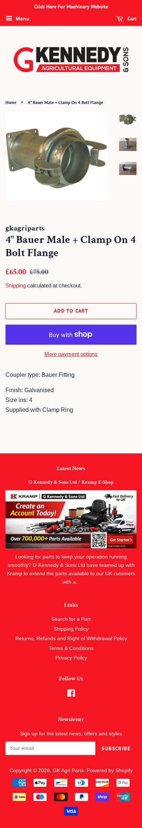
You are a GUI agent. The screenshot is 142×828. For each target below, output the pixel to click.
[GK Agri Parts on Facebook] (71, 694)
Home (10, 102)
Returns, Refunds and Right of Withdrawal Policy (71, 638)
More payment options (71, 354)
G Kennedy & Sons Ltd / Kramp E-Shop (71, 482)
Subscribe (116, 748)
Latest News (71, 468)
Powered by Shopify (110, 770)
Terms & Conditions (71, 648)
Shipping (15, 285)
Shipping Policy (71, 629)
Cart (131, 18)
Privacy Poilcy (71, 658)
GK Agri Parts (68, 770)
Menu (21, 19)
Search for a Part (71, 619)
